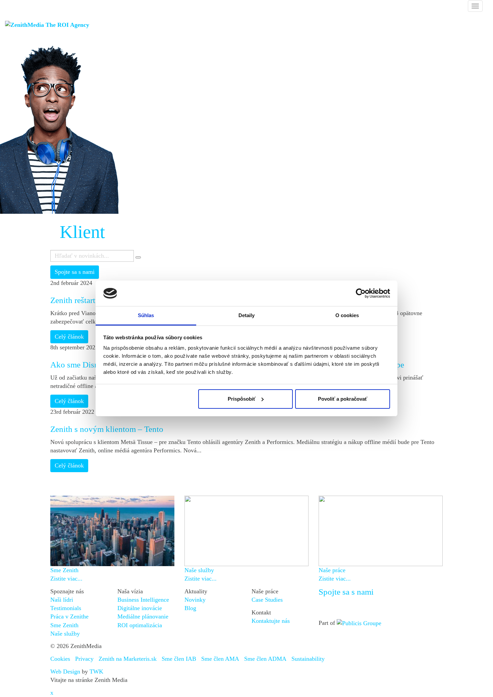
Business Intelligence (143, 599)
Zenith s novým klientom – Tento (106, 429)
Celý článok (69, 336)
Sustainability (308, 658)
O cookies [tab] (347, 315)
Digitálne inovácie (139, 608)
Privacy (84, 658)
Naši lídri (61, 599)
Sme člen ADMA (265, 658)
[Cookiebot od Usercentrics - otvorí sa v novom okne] (360, 293)
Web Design (65, 671)
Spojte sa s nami (75, 271)
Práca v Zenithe (69, 616)
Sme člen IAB (179, 658)
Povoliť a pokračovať (342, 399)
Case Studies (267, 599)
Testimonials (65, 608)
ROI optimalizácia (139, 625)
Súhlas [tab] (146, 315)
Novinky (195, 599)
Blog (190, 608)
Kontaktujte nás (271, 620)
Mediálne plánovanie (142, 616)
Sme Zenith (64, 625)
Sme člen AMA (220, 658)
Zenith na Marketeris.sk (128, 658)
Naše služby (65, 633)
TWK (96, 671)
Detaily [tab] (246, 315)
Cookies (60, 658)
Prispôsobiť (242, 399)
